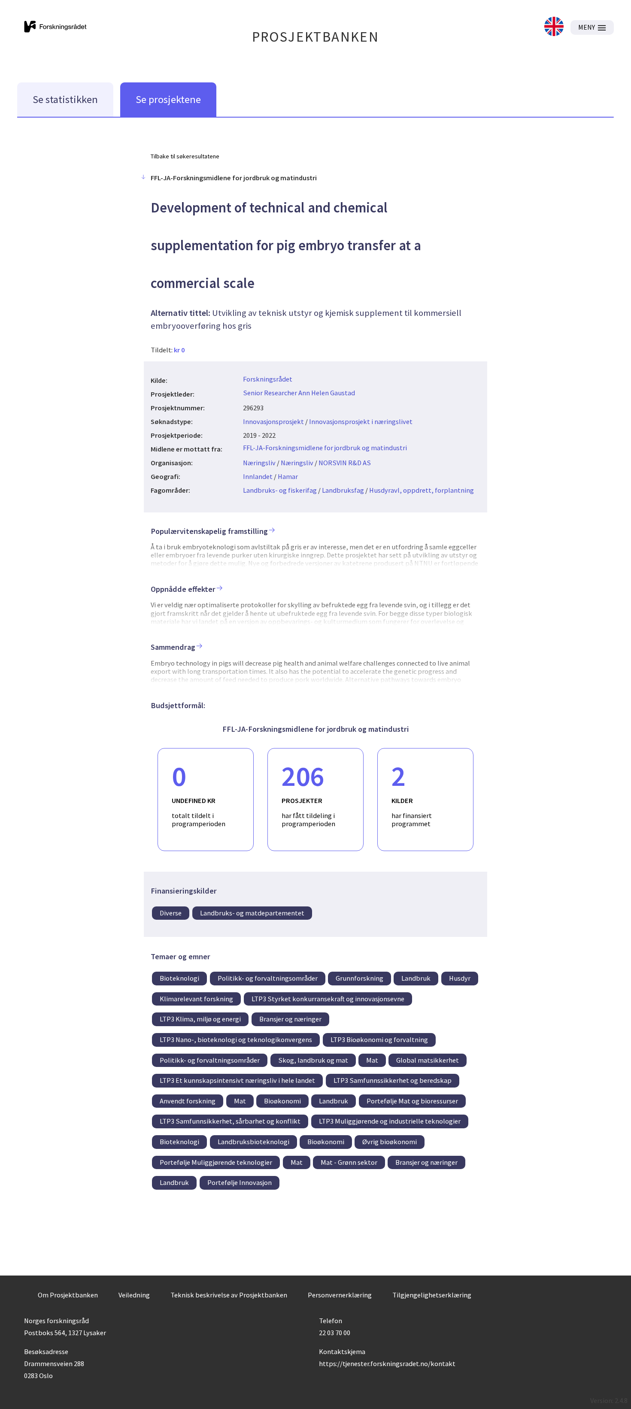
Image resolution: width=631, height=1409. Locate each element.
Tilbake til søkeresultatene (185, 156)
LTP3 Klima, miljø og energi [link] (200, 1019)
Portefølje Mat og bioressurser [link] (412, 1101)
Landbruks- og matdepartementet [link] (252, 913)
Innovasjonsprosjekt (273, 421)
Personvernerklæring (340, 1295)
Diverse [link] (171, 913)
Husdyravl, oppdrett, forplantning (421, 490)
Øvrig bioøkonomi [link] (389, 1141)
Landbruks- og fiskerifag (280, 490)
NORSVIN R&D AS (345, 462)
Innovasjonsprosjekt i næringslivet (361, 421)
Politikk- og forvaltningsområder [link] (268, 978)
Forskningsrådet (267, 379)
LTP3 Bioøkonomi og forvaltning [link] (379, 1039)
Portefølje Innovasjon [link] (239, 1182)
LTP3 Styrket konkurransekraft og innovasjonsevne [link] (328, 998)
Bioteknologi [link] (179, 978)
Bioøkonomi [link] (282, 1101)
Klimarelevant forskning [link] (196, 998)
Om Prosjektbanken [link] (68, 1295)
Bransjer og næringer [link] (290, 1019)
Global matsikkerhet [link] (427, 1060)
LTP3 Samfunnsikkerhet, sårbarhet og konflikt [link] (230, 1121)
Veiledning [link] (134, 1295)
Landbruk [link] (416, 978)
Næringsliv (259, 462)
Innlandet (258, 476)
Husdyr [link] (459, 978)
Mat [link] (372, 1060)
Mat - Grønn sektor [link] (349, 1162)
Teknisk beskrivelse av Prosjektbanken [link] (228, 1295)
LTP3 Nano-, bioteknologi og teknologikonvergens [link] (236, 1039)
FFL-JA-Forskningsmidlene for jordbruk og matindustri (325, 447)
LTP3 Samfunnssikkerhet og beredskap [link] (393, 1080)
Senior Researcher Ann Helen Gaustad (299, 392)
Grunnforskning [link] (359, 978)
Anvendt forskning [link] (187, 1101)
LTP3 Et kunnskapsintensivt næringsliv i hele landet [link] (237, 1080)
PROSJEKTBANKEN (315, 36)
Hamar (288, 476)
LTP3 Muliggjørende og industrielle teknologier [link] (390, 1121)
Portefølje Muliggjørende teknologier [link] (216, 1162)
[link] (554, 27)
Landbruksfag (343, 490)
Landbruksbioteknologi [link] (253, 1141)
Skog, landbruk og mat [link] (313, 1060)
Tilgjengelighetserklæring (431, 1295)
